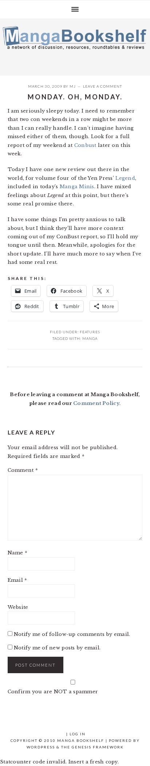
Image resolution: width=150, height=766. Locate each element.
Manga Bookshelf (75, 45)
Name (18, 553)
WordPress (41, 747)
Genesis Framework (98, 747)
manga (90, 338)
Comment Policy (96, 403)
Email (17, 580)
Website (18, 607)
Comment (23, 470)
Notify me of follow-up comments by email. (72, 634)
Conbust (85, 145)
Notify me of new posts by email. (57, 648)
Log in (78, 734)
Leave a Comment (102, 86)
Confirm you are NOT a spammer (53, 692)
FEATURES (90, 332)
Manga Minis (77, 186)
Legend (125, 178)
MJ (73, 86)
